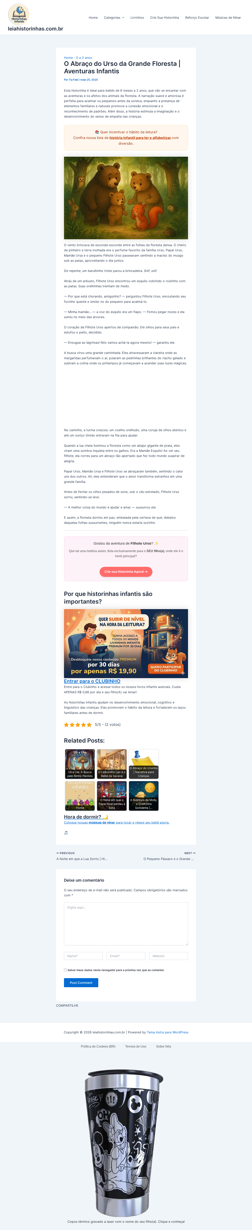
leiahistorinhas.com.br (35, 29)
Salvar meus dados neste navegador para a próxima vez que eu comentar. (116, 970)
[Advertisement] (126, 398)
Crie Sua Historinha (164, 17)
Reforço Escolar (197, 17)
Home (93, 17)
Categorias (112, 17)
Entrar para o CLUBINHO (92, 681)
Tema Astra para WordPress (167, 1032)
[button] (122, 17)
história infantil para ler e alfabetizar (140, 138)
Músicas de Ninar (228, 17)
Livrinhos (137, 17)
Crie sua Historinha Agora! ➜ (126, 571)
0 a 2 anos (84, 58)
